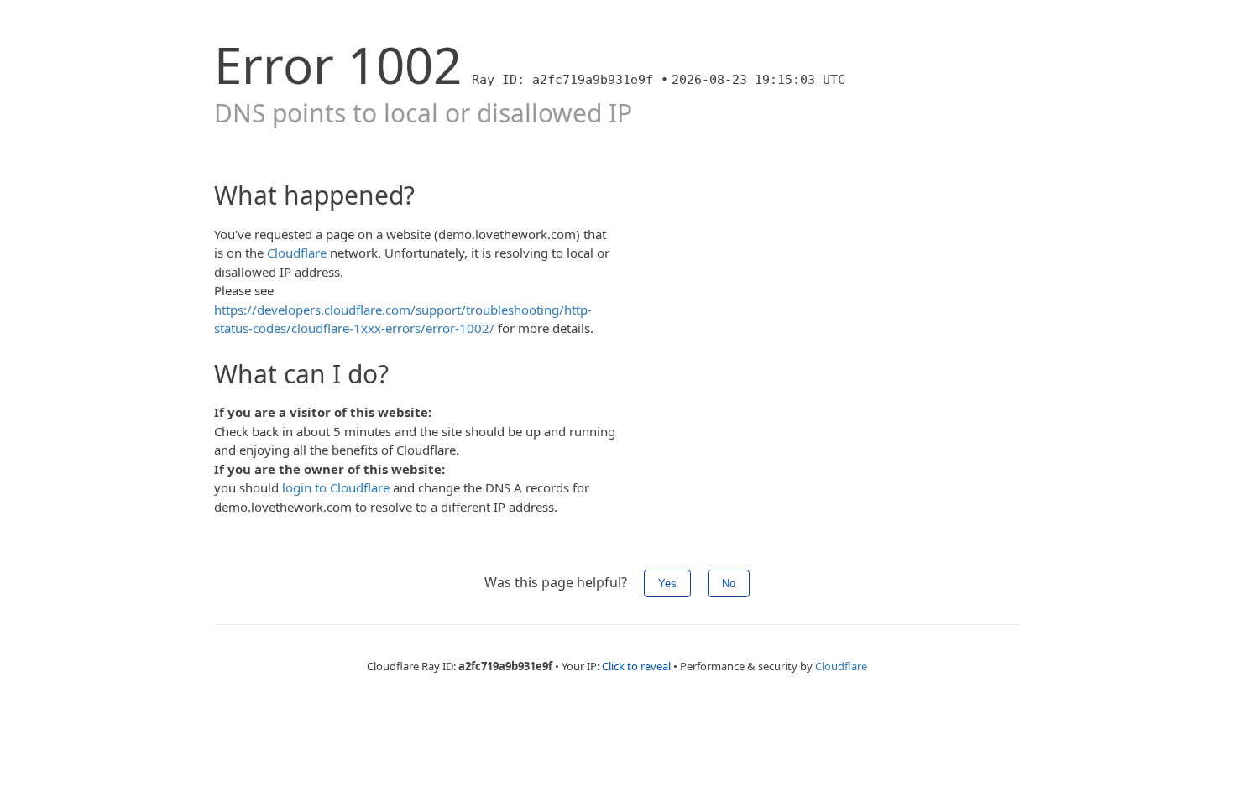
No (728, 583)
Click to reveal (636, 666)
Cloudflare (297, 252)
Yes (667, 583)
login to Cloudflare (336, 487)
